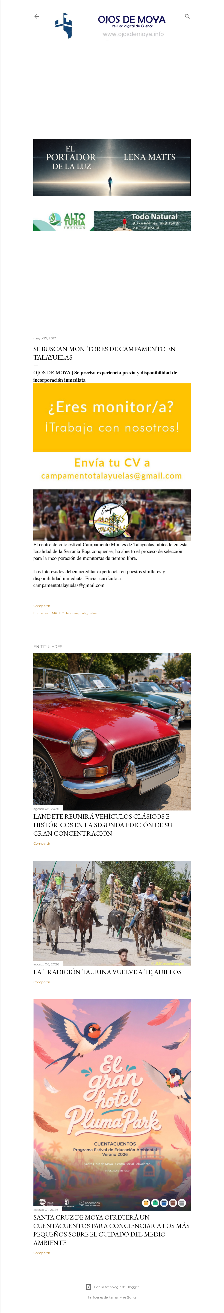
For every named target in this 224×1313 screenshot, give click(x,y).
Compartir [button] (41, 606)
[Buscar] (187, 15)
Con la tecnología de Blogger (116, 1287)
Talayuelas (88, 613)
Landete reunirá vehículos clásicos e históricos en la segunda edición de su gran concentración (102, 825)
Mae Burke (127, 1297)
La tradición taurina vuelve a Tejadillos (107, 972)
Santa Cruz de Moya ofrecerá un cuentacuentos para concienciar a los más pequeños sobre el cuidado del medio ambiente (111, 1230)
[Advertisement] (112, 81)
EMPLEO (57, 613)
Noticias (72, 613)
